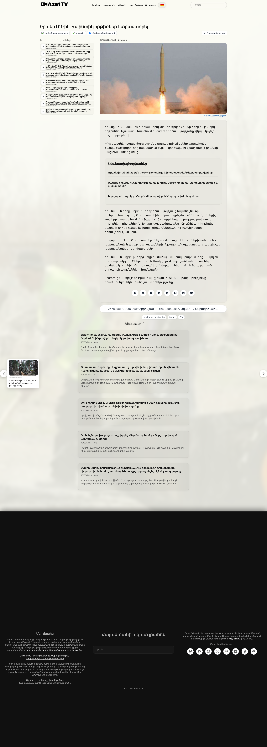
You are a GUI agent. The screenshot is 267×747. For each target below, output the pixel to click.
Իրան (172, 317)
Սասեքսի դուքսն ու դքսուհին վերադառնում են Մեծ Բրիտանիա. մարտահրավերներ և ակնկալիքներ (162, 184)
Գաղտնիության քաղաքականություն (45, 658)
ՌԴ (181, 317)
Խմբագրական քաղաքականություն (51, 655)
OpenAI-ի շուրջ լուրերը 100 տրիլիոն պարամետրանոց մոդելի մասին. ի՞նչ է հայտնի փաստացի (67, 89)
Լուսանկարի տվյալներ (216, 116)
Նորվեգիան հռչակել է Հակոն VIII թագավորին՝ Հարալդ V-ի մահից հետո (153, 196)
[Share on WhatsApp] (159, 293)
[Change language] (162, 5)
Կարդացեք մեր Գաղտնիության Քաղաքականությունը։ (55, 650)
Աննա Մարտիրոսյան (138, 309)
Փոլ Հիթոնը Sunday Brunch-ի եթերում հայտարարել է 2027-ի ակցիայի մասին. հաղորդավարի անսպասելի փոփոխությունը (130, 404)
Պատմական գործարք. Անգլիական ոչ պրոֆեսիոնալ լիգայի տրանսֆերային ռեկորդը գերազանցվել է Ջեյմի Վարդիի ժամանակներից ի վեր (130, 368)
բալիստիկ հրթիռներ (154, 317)
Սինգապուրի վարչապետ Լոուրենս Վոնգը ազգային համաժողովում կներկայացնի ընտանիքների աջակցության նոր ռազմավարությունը (69, 96)
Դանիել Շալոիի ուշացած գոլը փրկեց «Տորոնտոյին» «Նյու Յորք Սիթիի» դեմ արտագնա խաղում (129, 437)
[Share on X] (167, 293)
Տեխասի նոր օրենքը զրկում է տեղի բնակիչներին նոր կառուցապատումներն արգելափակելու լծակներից (68, 60)
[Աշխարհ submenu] (127, 4)
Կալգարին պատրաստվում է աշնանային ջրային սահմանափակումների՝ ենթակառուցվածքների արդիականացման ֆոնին (67, 103)
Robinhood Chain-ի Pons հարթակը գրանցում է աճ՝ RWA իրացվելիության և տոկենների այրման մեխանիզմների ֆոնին (67, 81)
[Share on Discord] (143, 293)
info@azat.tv (234, 638)
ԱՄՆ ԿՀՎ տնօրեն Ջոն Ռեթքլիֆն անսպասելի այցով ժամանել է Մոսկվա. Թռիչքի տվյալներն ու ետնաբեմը (69, 74)
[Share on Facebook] (175, 293)
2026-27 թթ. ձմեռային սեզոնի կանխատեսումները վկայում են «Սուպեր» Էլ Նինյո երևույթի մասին (68, 52)
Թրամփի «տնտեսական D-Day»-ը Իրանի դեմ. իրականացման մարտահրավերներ (160, 172)
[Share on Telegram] (135, 293)
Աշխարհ (122, 40)
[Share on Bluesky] (151, 293)
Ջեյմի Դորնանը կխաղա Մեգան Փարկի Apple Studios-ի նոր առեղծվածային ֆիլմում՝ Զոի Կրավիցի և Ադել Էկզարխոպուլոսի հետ (129, 336)
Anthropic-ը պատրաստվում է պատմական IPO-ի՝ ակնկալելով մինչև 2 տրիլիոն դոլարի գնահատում (68, 45)
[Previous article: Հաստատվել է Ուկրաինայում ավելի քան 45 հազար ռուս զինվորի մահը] (3, 373)
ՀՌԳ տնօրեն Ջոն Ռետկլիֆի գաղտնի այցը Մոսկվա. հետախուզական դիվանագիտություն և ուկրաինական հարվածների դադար (69, 67)
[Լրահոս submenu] (100, 4)
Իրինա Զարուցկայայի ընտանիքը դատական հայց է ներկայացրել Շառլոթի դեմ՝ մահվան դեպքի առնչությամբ (69, 110)
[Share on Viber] (191, 293)
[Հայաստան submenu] (115, 4)
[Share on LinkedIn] (183, 293)
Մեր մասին (25, 655)
